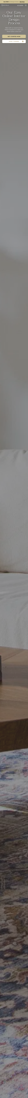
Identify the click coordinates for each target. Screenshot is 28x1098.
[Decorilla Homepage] (5, 5)
